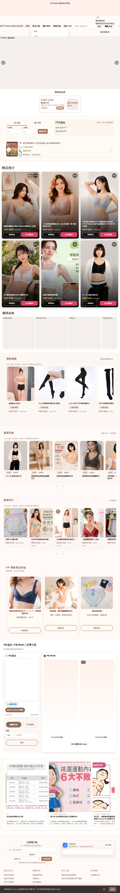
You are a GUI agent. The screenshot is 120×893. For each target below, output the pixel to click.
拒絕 (104, 889)
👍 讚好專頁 (12, 704)
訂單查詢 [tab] (30, 725)
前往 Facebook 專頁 (15, 710)
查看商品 (12, 234)
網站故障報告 (38, 875)
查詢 (22, 743)
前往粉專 (108, 845)
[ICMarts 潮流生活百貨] (60, 8)
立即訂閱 (46, 859)
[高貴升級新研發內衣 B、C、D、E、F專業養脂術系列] (74, 593)
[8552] (85, 333)
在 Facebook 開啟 (57, 737)
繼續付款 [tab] (13, 725)
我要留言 (38, 628)
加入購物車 (29, 234)
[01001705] (52, 333)
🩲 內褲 (37, 123)
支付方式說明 (9, 882)
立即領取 (60, 108)
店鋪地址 (36, 878)
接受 (112, 889)
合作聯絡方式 (95, 875)
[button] (8, 605)
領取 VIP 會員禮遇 (105, 122)
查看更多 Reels (80, 744)
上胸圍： (25, 128)
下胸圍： (10, 128)
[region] (60, 462)
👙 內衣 (17, 123)
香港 (7, 731)
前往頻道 (8, 714)
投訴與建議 (37, 882)
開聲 (35, 176)
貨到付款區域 (9, 875)
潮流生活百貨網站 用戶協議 (72, 878)
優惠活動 (57, 26)
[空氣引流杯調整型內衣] (38, 593)
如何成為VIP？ (61, 127)
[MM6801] (18, 333)
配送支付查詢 (9, 878)
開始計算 (43, 131)
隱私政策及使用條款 (69, 875)
